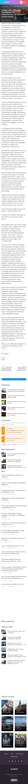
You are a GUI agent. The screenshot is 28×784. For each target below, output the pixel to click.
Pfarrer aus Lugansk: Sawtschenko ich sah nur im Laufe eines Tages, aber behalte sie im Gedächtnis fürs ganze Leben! (13, 568)
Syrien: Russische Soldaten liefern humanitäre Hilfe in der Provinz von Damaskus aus (13, 577)
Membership (14, 756)
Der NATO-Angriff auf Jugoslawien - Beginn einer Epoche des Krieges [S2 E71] (12, 531)
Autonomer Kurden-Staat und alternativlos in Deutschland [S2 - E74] (13, 491)
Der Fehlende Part (11, 494)
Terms (12, 753)
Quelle (3, 357)
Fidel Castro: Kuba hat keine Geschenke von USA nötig (13, 539)
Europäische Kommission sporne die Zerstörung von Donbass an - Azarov (11, 560)
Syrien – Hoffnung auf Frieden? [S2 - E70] (12, 546)
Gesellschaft (10, 572)
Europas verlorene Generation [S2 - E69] (12, 584)
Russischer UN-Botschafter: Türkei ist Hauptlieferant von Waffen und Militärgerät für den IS (13, 515)
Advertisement (20, 753)
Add (7, 375)
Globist (7, 2)
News (15, 6)
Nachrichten (4, 444)
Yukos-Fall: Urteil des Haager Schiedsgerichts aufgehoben (13, 483)
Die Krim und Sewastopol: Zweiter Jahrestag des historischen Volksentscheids (13, 552)
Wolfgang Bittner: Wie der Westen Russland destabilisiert (13, 499)
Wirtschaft (19, 6)
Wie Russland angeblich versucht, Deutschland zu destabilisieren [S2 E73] (14, 506)
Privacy (6, 753)
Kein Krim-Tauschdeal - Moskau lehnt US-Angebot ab (12, 476)
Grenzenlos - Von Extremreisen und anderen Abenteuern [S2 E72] (13, 523)
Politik (9, 479)
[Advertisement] (14, 603)
